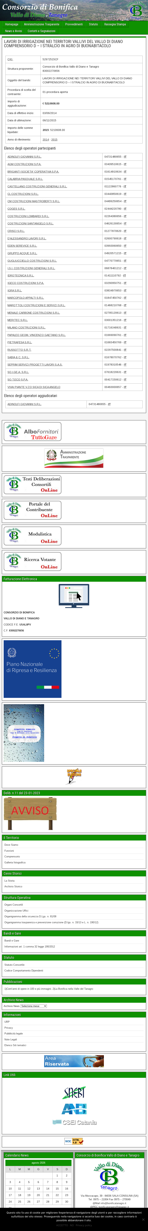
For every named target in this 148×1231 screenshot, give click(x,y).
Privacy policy (84, 1225)
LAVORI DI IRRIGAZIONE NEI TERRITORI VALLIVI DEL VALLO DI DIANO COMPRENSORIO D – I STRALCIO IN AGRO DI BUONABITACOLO (63, 43)
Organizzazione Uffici (16, 910)
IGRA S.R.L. (15, 290)
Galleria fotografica (14, 862)
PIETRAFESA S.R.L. (20, 342)
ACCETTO (62, 1225)
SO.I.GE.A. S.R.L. (18, 372)
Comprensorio (12, 856)
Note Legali (10, 1039)
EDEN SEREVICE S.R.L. (22, 245)
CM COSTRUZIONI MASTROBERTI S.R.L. (34, 201)
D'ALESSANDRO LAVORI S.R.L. (27, 238)
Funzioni (9, 850)
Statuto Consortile (14, 964)
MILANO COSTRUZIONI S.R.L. (26, 327)
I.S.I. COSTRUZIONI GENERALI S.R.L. (31, 268)
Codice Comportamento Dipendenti (23, 970)
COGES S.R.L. (16, 208)
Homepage (11, 24)
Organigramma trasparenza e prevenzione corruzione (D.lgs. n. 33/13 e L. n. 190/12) (51, 922)
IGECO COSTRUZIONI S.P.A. (26, 283)
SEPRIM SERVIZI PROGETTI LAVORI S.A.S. (35, 364)
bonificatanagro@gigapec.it (114, 1206)
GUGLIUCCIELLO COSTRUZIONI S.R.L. (32, 260)
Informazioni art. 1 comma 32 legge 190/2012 (29, 946)
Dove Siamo (11, 844)
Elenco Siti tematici (15, 1045)
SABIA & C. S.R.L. (18, 357)
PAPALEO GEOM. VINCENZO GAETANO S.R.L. (37, 335)
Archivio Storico (13, 886)
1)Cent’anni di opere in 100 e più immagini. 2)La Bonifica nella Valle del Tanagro (48, 988)
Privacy (8, 1027)
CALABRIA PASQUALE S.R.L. (25, 178)
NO (72, 1225)
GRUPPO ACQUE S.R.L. (22, 253)
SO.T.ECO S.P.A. (18, 379)
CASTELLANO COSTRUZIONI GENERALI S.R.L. (37, 186)
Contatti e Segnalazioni (41, 31)
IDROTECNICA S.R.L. (21, 275)
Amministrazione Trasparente (41, 24)
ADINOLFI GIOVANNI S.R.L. (24, 156)
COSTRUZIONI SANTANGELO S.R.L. (31, 223)
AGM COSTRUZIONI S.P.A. (24, 164)
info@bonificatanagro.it (113, 1203)
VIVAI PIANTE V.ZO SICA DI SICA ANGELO (34, 387)
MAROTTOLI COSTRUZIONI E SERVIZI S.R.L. (36, 305)
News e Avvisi (13, 31)
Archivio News (12, 1006)
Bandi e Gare (11, 940)
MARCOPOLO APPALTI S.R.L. (26, 297)
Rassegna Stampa (115, 24)
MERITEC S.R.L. (18, 320)
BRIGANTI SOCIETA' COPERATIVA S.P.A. (33, 171)
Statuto (93, 24)
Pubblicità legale (13, 1033)
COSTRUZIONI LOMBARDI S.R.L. (28, 216)
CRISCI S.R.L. (16, 230)
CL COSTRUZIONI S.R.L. (23, 193)
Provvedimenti (74, 24)
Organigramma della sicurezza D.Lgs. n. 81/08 (30, 916)
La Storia (9, 880)
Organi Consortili (13, 904)
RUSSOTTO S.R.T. (19, 349)
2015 (54, 139)
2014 (46, 139)
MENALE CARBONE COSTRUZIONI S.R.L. (34, 312)
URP (7, 1021)
